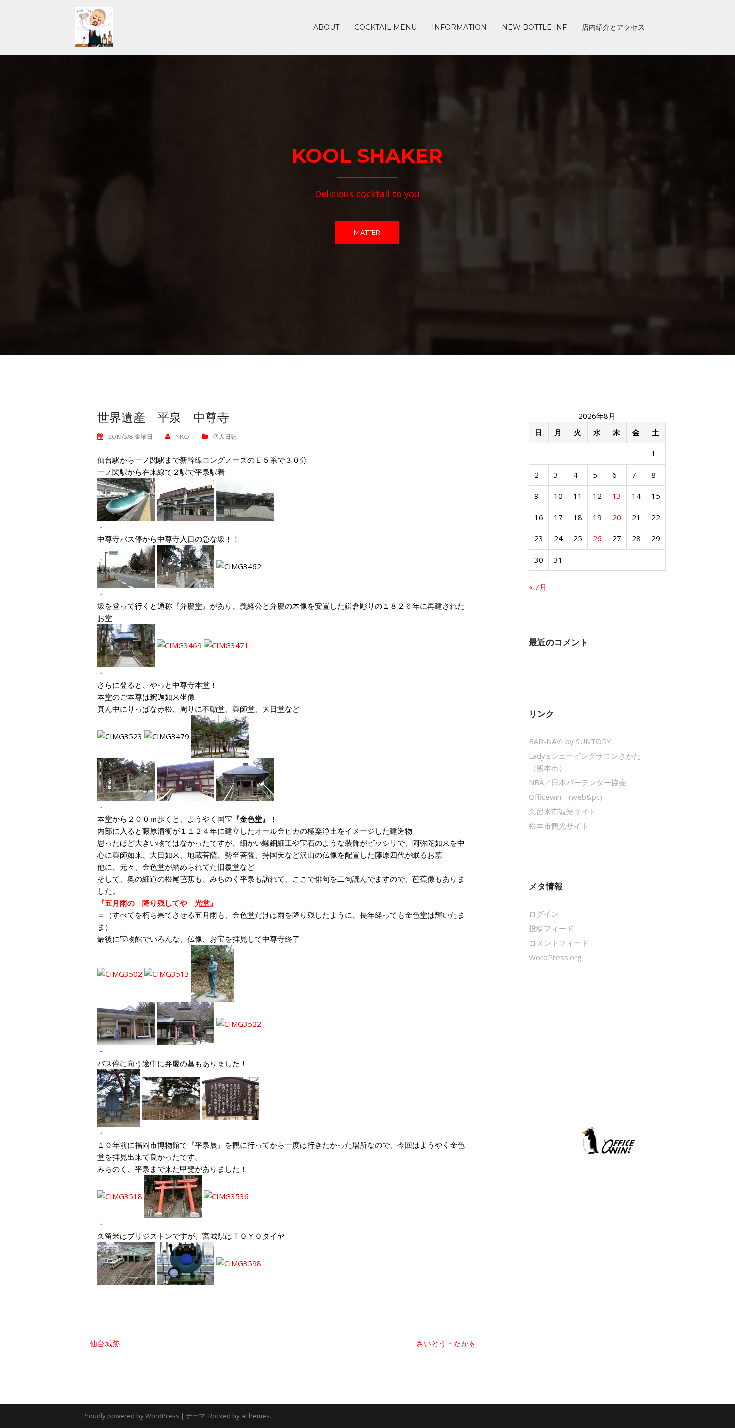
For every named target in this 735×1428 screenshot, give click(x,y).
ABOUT (327, 27)
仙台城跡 (105, 1343)
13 (617, 496)
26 (597, 539)
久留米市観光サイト (562, 811)
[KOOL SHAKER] (94, 27)
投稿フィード (551, 929)
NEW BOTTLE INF (534, 27)
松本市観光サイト (559, 826)
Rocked (219, 1416)
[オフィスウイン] (607, 1141)
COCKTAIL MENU (385, 27)
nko (183, 436)
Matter (367, 232)
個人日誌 (225, 436)
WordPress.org (555, 957)
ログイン (544, 914)
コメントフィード (559, 943)
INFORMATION (459, 27)
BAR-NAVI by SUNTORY (570, 741)
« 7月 (538, 587)
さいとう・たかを (446, 1343)
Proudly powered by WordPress (131, 1416)
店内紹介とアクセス (613, 27)
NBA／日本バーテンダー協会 (577, 783)
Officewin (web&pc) (565, 797)
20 (617, 517)
